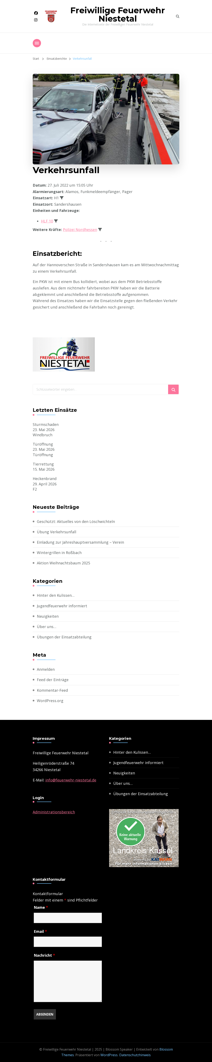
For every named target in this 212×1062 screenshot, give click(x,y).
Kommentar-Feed (52, 690)
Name (41, 907)
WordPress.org (50, 700)
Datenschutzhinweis (135, 1055)
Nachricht (44, 955)
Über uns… (46, 626)
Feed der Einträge (53, 679)
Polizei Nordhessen (80, 229)
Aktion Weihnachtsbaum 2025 (63, 562)
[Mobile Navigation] (37, 43)
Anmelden (46, 669)
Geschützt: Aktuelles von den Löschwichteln (76, 521)
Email (40, 931)
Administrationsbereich (54, 811)
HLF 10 (47, 221)
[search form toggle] (177, 16)
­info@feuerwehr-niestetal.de (70, 780)
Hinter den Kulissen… (56, 595)
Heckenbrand (45, 478)
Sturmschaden (46, 424)
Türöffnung (43, 444)
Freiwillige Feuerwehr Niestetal (117, 14)
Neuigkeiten (48, 616)
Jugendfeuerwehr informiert (62, 605)
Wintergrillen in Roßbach (59, 552)
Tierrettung (43, 464)
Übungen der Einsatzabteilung (64, 636)
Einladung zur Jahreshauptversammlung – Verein (80, 542)
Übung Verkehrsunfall (56, 531)
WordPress (109, 1055)
